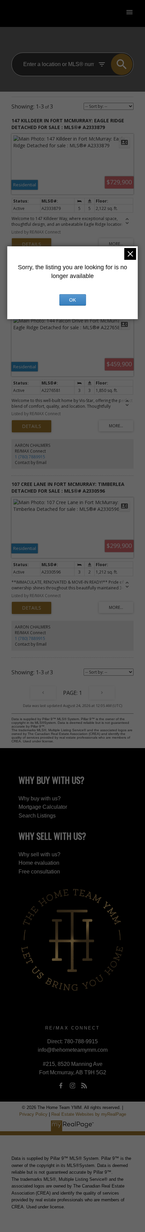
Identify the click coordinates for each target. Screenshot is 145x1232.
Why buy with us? (40, 798)
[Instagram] (72, 1085)
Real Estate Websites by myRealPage (88, 1114)
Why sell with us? (39, 854)
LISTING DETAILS (31, 244)
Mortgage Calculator (43, 807)
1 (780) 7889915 (30, 457)
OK (72, 300)
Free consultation (39, 871)
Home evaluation (39, 863)
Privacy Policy (33, 1114)
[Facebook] (61, 1085)
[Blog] (84, 1085)
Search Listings (37, 816)
